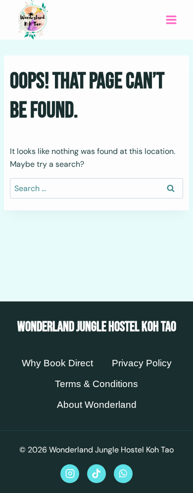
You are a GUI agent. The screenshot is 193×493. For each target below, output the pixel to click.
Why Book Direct (57, 363)
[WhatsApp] (123, 473)
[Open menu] (171, 19)
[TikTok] (96, 473)
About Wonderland (97, 404)
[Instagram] (69, 473)
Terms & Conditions (96, 384)
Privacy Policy (142, 363)
